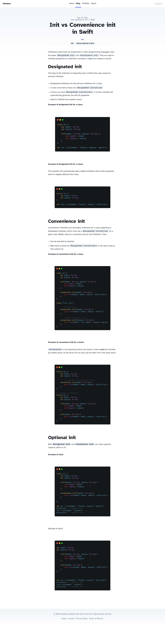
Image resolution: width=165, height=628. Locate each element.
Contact (71, 619)
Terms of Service (96, 619)
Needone (7, 4)
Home (71, 3)
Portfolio (85, 3)
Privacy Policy (82, 619)
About (93, 3)
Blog (78, 3)
